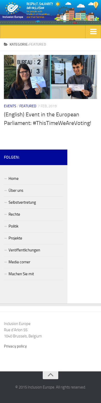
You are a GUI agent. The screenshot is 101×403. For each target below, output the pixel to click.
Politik (13, 226)
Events (10, 106)
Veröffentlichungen (24, 250)
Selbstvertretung (22, 202)
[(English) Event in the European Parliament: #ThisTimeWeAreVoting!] (50, 77)
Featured (27, 106)
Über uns (16, 190)
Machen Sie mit (21, 274)
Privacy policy (15, 346)
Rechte (14, 214)
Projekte (15, 238)
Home (14, 178)
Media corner (19, 262)
